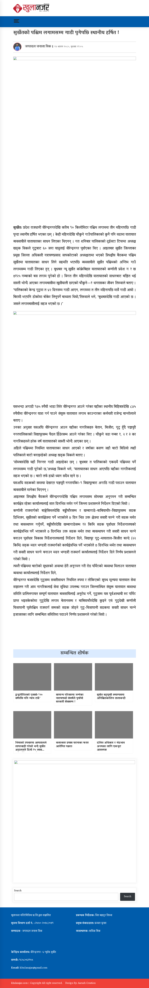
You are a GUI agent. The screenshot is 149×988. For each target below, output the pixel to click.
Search (17, 891)
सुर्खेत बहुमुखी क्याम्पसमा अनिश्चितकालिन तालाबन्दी (111, 696)
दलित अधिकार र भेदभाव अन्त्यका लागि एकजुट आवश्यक (111, 746)
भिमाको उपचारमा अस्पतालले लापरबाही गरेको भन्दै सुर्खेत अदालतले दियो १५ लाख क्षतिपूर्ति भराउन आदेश (31, 746)
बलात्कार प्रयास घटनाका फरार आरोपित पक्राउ (72, 744)
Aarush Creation (87, 983)
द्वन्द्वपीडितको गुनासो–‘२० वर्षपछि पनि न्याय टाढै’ (29, 696)
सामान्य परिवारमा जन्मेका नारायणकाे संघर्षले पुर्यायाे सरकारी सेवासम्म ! (69, 698)
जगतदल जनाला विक (38, 47)
